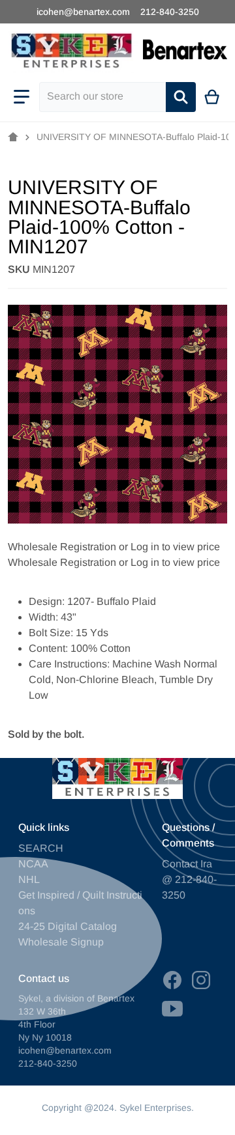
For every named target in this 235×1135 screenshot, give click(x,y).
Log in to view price (175, 546)
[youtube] (172, 1008)
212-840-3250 (169, 12)
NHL (29, 879)
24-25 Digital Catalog (67, 926)
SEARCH (40, 848)
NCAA (33, 863)
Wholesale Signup (61, 941)
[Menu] (21, 97)
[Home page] (13, 137)
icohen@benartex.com (83, 12)
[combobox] (102, 97)
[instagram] (201, 980)
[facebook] (172, 980)
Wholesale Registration (62, 546)
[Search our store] (181, 97)
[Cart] (212, 97)
